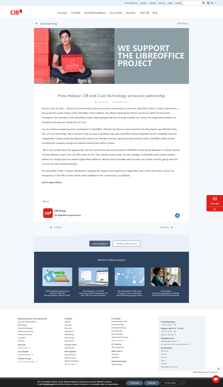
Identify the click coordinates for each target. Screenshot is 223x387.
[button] (177, 215)
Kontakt (178, 3)
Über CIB (144, 12)
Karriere (143, 3)
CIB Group (182, 23)
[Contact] (215, 199)
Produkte (76, 12)
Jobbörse (152, 3)
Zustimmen (134, 383)
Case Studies (115, 12)
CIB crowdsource (131, 3)
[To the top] (215, 209)
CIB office (76, 154)
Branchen (131, 12)
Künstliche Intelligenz (95, 12)
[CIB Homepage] (16, 12)
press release (55, 182)
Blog (155, 12)
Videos (170, 3)
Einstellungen (48, 384)
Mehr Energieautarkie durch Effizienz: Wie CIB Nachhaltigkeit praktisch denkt (57, 293)
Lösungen (62, 12)
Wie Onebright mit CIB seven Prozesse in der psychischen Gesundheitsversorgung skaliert (129, 293)
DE (47, 201)
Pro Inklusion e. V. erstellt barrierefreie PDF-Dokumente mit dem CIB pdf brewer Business (93, 293)
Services (162, 3)
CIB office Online (65, 175)
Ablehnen (152, 383)
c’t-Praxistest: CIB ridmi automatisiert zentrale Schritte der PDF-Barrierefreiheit (166, 293)
